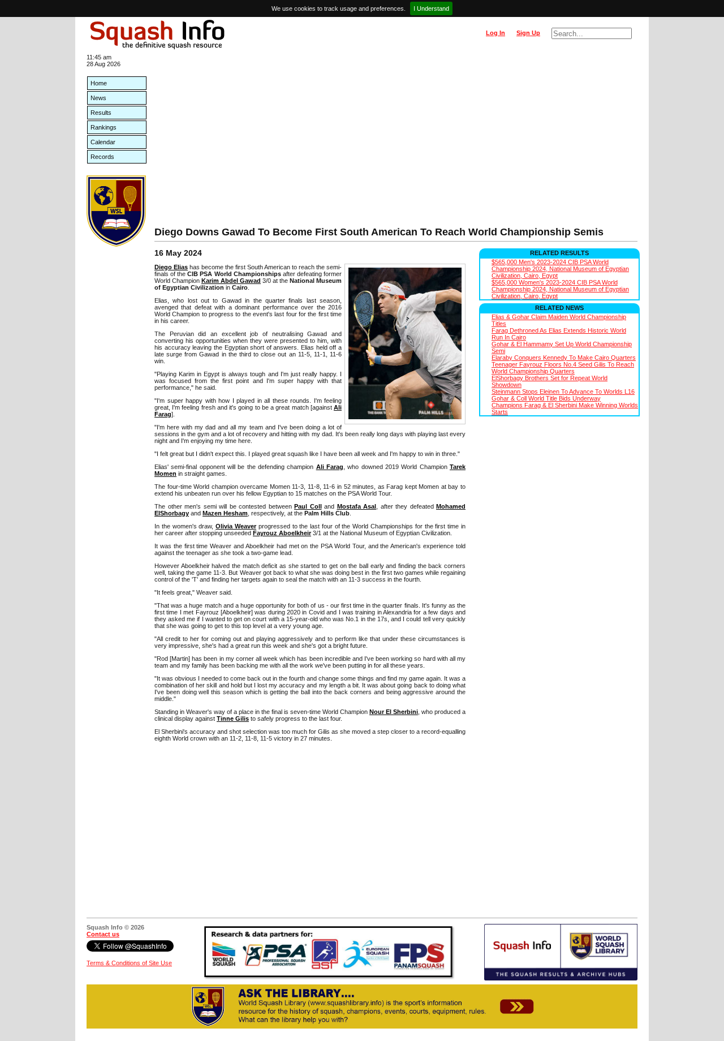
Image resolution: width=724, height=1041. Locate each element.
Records (102, 156)
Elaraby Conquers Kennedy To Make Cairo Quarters (564, 357)
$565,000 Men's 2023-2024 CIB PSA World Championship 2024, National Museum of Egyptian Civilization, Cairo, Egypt (560, 269)
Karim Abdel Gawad (231, 280)
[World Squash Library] (116, 244)
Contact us (103, 934)
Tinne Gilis (233, 718)
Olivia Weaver (236, 526)
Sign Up (528, 32)
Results (100, 112)
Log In (495, 32)
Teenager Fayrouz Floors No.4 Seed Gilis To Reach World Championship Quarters (563, 368)
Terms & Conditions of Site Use (129, 963)
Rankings (103, 127)
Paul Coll (308, 506)
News (98, 97)
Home (98, 83)
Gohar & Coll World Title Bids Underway (546, 398)
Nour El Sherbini (393, 711)
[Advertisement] (395, 141)
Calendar (102, 142)
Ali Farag (329, 466)
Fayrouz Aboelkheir (282, 533)
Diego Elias (171, 267)
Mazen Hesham (225, 513)
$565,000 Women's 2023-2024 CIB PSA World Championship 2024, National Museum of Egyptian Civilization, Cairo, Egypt (560, 289)
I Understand (431, 8)
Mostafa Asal (357, 506)
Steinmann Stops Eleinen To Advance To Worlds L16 (563, 391)
